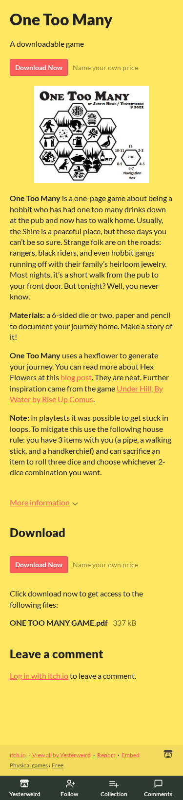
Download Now (38, 67)
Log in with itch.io (39, 675)
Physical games (29, 765)
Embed (131, 755)
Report (106, 755)
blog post (76, 377)
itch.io (18, 755)
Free (57, 765)
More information (40, 502)
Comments (158, 794)
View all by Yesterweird (61, 755)
